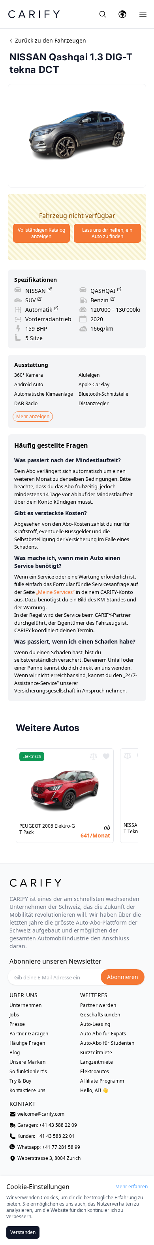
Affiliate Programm (102, 1081)
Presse (17, 1024)
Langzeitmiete (96, 1062)
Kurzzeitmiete (96, 1053)
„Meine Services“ (55, 592)
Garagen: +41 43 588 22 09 (47, 1125)
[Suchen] (103, 14)
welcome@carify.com (40, 1114)
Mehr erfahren (131, 1187)
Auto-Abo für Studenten (107, 1043)
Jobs (14, 1015)
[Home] (34, 14)
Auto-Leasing (95, 1024)
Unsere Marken (27, 1062)
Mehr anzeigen (32, 416)
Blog (14, 1053)
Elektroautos (94, 1071)
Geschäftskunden (100, 1015)
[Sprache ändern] (122, 14)
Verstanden (23, 1232)
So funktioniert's (28, 1071)
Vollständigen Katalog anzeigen (41, 233)
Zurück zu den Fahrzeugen (50, 40)
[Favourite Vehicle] (106, 756)
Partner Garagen (29, 1034)
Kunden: (46, 1136)
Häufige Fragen (27, 1043)
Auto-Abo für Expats (103, 1034)
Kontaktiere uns (27, 1090)
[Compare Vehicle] (94, 756)
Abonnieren (122, 977)
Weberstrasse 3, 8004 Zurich (49, 1158)
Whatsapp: (48, 1147)
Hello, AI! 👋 (94, 1090)
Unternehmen (25, 1005)
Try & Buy (20, 1081)
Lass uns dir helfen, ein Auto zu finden (107, 233)
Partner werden (98, 1005)
